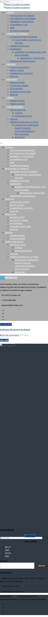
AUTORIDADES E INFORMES (22, 18)
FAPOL (8, 553)
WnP (14, 596)
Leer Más (4, 340)
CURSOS (19, 113)
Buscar (3, 561)
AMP (12, 27)
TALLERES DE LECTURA (20, 91)
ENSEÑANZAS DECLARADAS (22, 61)
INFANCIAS (20, 137)
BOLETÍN (14, 211)
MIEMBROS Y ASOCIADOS (22, 21)
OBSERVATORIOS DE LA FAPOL (24, 122)
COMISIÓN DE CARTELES (21, 73)
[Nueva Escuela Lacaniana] (15, 4)
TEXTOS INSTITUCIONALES (22, 15)
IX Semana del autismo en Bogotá (15, 329)
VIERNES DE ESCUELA (20, 46)
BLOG (2, 335)
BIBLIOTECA (12, 79)
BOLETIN (14, 229)
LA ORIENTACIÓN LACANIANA (23, 37)
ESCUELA (11, 12)
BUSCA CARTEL (17, 70)
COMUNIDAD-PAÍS (19, 24)
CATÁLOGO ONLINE (19, 85)
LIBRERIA (10, 97)
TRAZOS (14, 119)
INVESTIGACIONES (23, 116)
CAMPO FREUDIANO (15, 107)
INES (7, 556)
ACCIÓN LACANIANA (19, 165)
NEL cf (8, 547)
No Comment (12, 335)
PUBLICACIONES (17, 238)
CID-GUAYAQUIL (17, 110)
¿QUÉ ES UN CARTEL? (20, 67)
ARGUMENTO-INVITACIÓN (32, 58)
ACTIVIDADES (16, 88)
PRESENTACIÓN (17, 82)
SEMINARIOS (15, 49)
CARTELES (11, 64)
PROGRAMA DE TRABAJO (17, 34)
